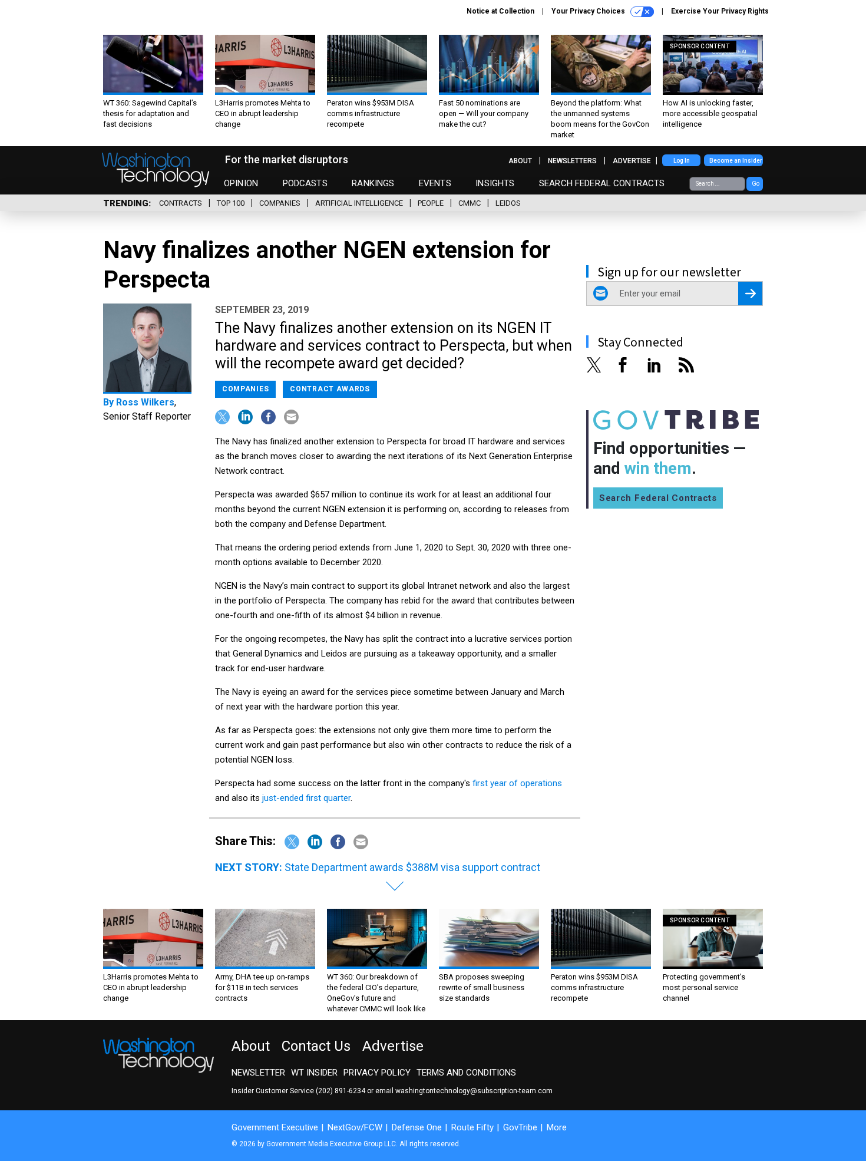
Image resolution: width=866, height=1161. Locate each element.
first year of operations (517, 783)
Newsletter (258, 1072)
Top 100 (230, 203)
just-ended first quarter (306, 798)
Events (435, 183)
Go (755, 183)
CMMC (469, 203)
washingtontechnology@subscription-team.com (474, 1091)
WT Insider (314, 1072)
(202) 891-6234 (340, 1091)
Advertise (632, 161)
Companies (279, 203)
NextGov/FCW (355, 1127)
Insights (494, 183)
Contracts (180, 203)
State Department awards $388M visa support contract (412, 867)
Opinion (241, 183)
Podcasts (305, 183)
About (520, 161)
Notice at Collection (500, 11)
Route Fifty (472, 1127)
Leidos (508, 203)
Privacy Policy (377, 1072)
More (557, 1127)
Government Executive (275, 1127)
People (431, 203)
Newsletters (572, 161)
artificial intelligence (359, 203)
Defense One (417, 1127)
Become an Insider (735, 160)
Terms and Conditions (466, 1072)
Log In (681, 160)
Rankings (373, 183)
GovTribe (520, 1127)
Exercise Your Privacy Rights (720, 11)
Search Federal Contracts (602, 183)
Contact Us (316, 1046)
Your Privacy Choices (589, 11)
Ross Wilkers (145, 402)
